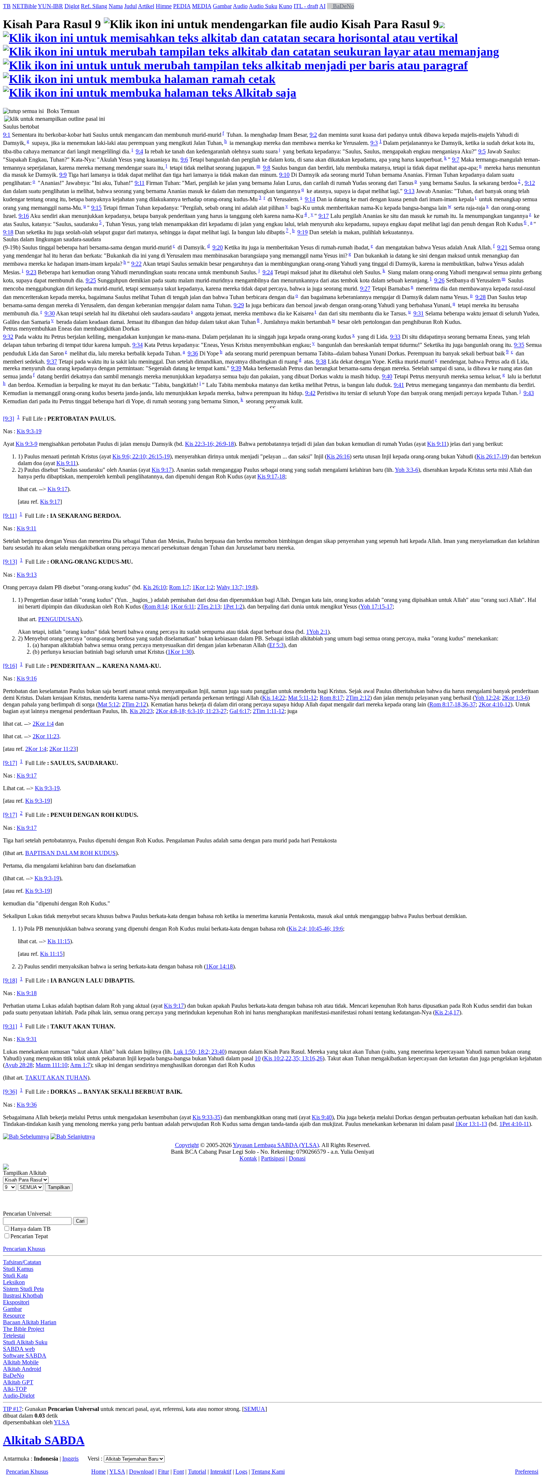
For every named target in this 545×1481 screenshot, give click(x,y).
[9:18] (10, 980)
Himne (164, 6)
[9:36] (10, 1092)
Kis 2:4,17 (447, 1012)
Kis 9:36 (27, 1104)
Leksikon (14, 1282)
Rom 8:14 (156, 606)
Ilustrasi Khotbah (23, 1295)
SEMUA (254, 1409)
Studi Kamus (18, 1269)
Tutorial (197, 1471)
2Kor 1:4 (43, 723)
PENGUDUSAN (59, 619)
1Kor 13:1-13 (471, 1124)
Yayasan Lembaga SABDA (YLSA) (276, 1145)
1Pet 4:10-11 (514, 1124)
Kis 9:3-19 (29, 431)
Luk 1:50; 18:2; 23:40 (199, 1051)
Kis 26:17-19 (491, 456)
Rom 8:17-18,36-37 (452, 704)
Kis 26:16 (338, 456)
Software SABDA (24, 1355)
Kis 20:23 (141, 711)
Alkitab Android (22, 1369)
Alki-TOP (15, 1389)
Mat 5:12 (108, 704)
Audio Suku (263, 6)
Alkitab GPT (18, 1382)
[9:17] (10, 763)
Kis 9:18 (27, 993)
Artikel (146, 6)
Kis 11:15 (58, 941)
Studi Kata (15, 1275)
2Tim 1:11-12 (268, 711)
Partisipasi (273, 1158)
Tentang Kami (268, 1471)
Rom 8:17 (331, 698)
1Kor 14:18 (219, 966)
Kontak (248, 1158)
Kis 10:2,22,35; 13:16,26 (293, 1058)
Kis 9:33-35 (206, 1117)
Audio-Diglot (18, 1395)
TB (7, 6)
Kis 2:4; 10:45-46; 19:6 (315, 928)
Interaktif (220, 1471)
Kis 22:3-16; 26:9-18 (209, 444)
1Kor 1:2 (203, 587)
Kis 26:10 (154, 587)
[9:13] (10, 562)
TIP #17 (12, 1409)
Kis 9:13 (27, 574)
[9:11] (10, 516)
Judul (130, 6)
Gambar (222, 6)
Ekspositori (16, 1302)
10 (258, 1058)
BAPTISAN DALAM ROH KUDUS (70, 853)
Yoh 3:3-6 (406, 470)
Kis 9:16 (27, 678)
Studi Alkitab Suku (25, 1342)
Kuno (285, 6)
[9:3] (8, 418)
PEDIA (182, 6)
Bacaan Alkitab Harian (29, 1322)
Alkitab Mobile (21, 1362)
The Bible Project (23, 1329)
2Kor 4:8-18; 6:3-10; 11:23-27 (191, 711)
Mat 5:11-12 (302, 698)
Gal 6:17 (239, 711)
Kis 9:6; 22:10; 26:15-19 (141, 456)
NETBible (24, 6)
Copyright (187, 1145)
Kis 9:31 (27, 1039)
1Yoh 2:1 (317, 632)
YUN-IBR (50, 6)
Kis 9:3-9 (26, 444)
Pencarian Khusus (24, 1249)
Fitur (163, 1471)
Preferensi (526, 1471)
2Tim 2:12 (358, 698)
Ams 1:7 (80, 1065)
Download (141, 1471)
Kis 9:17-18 (271, 476)
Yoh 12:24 (487, 698)
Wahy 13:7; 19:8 (236, 587)
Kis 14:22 (273, 698)
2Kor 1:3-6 (515, 698)
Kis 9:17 (162, 470)
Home (98, 1471)
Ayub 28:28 (19, 1065)
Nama (116, 6)
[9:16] (10, 666)
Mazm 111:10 (51, 1065)
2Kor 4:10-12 (495, 704)
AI (322, 6)
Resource (14, 1315)
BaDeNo (342, 6)
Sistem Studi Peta (23, 1289)
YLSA (62, 1422)
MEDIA (201, 6)
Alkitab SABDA (44, 1440)
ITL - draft (306, 6)
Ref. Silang (94, 6)
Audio (240, 6)
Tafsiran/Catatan (22, 1262)
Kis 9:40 (322, 1117)
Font (178, 1471)
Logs (241, 1471)
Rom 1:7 (179, 587)
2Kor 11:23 (46, 736)
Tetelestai (14, 1335)
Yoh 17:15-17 (376, 606)
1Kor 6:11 (182, 606)
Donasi (297, 1158)
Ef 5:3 (276, 645)
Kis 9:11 (437, 444)
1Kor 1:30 (180, 652)
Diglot (72, 6)
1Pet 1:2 (232, 606)
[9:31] (10, 1026)
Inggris (70, 1458)
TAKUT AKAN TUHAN (56, 1077)
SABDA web (19, 1349)
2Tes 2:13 (208, 606)
